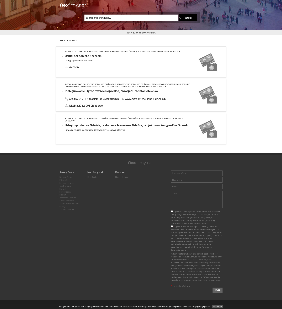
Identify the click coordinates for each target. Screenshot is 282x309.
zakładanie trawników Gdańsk (123, 118)
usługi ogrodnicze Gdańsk (95, 118)
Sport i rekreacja (66, 200)
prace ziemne (157, 51)
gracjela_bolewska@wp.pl (104, 98)
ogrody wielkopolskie (93, 84)
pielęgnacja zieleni (141, 51)
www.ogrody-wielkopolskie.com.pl (145, 98)
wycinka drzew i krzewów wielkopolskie (147, 86)
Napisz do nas (121, 177)
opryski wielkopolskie (75, 86)
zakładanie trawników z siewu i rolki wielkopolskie (165, 84)
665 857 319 (76, 98)
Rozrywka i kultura (67, 197)
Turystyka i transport (69, 203)
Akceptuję (217, 306)
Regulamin (92, 177)
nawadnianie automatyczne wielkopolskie (107, 86)
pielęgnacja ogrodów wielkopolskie (122, 84)
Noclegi (62, 194)
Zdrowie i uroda (66, 209)
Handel (62, 189)
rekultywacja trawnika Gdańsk (154, 118)
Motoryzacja (65, 191)
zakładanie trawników (121, 51)
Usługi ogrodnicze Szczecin (96, 51)
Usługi (62, 206)
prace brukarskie (172, 51)
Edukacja (63, 180)
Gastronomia (65, 186)
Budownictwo (65, 177)
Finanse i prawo (66, 183)
